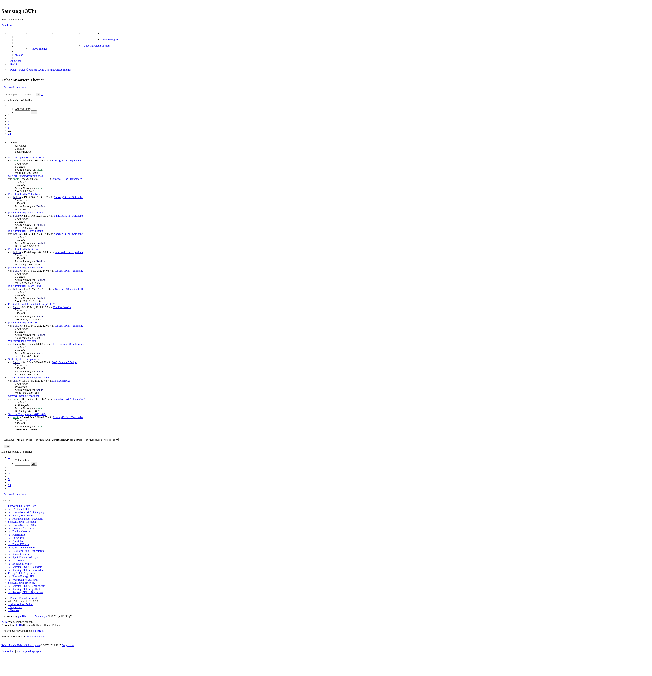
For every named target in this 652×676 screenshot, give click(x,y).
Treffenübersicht (45, 39)
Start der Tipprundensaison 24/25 (26, 175)
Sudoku (65, 39)
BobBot (17, 197)
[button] (9, 105)
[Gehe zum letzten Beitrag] (44, 169)
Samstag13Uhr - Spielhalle (68, 197)
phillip (16, 380)
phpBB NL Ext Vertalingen (32, 616)
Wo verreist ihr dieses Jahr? (22, 340)
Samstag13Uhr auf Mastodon (24, 395)
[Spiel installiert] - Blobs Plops (24, 285)
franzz (16, 307)
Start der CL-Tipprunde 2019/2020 (27, 414)
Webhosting (22, 39)
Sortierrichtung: (94, 439)
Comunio (93, 39)
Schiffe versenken (71, 42)
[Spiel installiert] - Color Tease (24, 194)
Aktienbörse (42, 36)
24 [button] (9, 133)
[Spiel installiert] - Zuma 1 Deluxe (26, 230)
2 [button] (9, 118)
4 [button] (9, 124)
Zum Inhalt (7, 25)
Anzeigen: (10, 439)
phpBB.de (38, 630)
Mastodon (20, 45)
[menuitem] (101, 33)
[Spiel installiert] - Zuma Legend (25, 212)
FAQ (18, 42)
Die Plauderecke (62, 307)
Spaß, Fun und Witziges (64, 362)
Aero (4, 621)
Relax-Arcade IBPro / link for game (20, 645)
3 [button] (9, 121)
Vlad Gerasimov (35, 636)
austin (16, 160)
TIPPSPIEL (89, 33)
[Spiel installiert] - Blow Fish (23, 322)
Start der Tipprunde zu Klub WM (26, 157)
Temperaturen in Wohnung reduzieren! (29, 377)
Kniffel (65, 36)
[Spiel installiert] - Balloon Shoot (25, 267)
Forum (19, 36)
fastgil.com (68, 645)
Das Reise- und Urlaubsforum (68, 343)
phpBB (19, 625)
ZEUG (32, 33)
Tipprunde (94, 36)
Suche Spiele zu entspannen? (23, 359)
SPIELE (59, 33)
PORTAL (13, 33)
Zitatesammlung (44, 42)
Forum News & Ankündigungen (69, 399)
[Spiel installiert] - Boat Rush (23, 249)
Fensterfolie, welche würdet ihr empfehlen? (31, 304)
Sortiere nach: (43, 439)
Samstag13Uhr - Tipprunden (67, 160)
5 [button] (9, 127)
